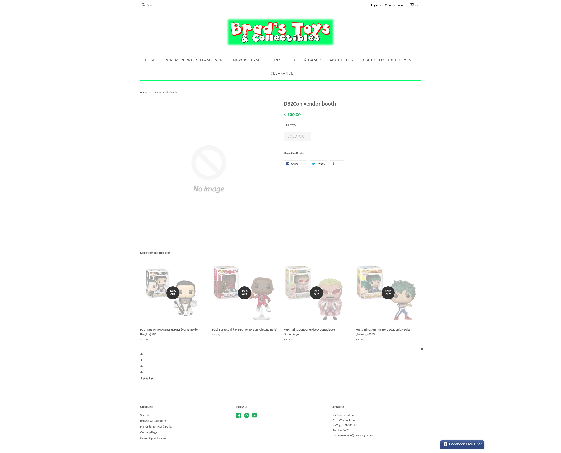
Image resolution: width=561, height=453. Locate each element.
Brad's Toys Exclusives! (387, 60)
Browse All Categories (153, 421)
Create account (394, 5)
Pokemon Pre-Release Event (195, 60)
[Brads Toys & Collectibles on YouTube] (254, 416)
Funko (277, 60)
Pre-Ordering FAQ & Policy (156, 426)
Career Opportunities (153, 438)
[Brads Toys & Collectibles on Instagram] (246, 416)
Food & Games (307, 60)
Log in (374, 5)
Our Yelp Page (148, 432)
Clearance (282, 74)
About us (340, 60)
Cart (418, 5)
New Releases (248, 60)
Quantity (290, 125)
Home (151, 60)
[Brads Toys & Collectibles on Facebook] (238, 416)
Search (144, 415)
